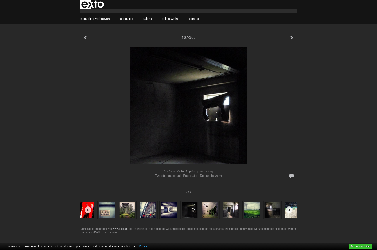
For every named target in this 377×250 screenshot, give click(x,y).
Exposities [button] (126, 18)
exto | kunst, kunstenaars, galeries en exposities (92, 4)
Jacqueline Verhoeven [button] (95, 18)
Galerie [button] (148, 18)
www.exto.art (120, 228)
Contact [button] (194, 18)
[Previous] (88, 209)
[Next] (289, 209)
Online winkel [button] (171, 18)
